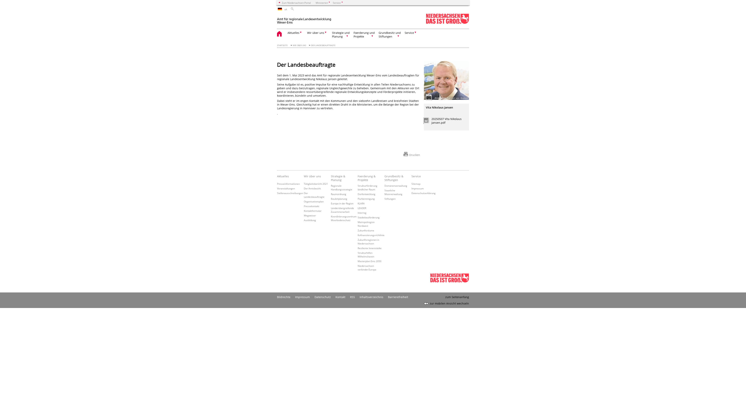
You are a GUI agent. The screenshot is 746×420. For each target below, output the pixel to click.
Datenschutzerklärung (423, 193)
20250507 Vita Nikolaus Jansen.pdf (446, 120)
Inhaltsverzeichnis (371, 297)
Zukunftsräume (366, 230)
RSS (352, 297)
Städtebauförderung (369, 217)
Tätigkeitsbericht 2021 (316, 183)
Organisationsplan (314, 201)
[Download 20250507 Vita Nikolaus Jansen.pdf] (428, 121)
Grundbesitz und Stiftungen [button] (390, 34)
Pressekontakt (311, 206)
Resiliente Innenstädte (370, 248)
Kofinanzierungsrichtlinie (371, 235)
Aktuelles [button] (293, 33)
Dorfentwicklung (366, 194)
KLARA (361, 203)
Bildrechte (283, 297)
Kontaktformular (313, 210)
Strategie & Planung (338, 178)
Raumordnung (338, 194)
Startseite (282, 45)
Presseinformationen (288, 183)
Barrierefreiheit (398, 297)
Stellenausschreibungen (290, 193)
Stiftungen (390, 198)
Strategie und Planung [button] (341, 34)
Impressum (417, 188)
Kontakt (340, 297)
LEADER (362, 208)
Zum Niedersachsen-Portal (296, 2)
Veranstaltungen (286, 188)
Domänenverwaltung (395, 185)
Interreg (362, 212)
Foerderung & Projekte (367, 178)
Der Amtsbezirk (312, 188)
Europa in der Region (342, 203)
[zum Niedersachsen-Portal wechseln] (447, 23)
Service (416, 176)
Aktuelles (283, 176)
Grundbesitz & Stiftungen (393, 178)
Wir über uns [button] (315, 33)
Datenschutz (323, 297)
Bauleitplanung (339, 198)
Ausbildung (310, 220)
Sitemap (415, 183)
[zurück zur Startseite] (304, 19)
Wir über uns (299, 45)
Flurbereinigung (366, 198)
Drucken (414, 155)
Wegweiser (310, 215)
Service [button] (409, 33)
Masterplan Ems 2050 (369, 261)
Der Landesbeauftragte (323, 45)
